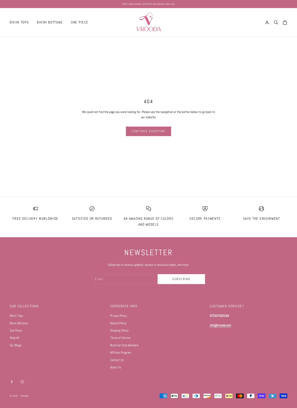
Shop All (14, 338)
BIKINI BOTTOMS (50, 22)
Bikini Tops (16, 316)
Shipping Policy (119, 330)
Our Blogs (15, 345)
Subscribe (181, 279)
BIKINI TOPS (19, 22)
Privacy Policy (118, 316)
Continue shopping (148, 131)
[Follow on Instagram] (22, 382)
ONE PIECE (79, 22)
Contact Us (117, 360)
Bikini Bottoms (19, 323)
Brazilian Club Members (124, 345)
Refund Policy (118, 323)
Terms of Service (120, 338)
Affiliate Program (120, 352)
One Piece (16, 330)
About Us (115, 367)
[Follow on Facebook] (12, 382)
